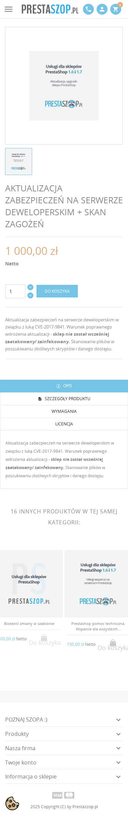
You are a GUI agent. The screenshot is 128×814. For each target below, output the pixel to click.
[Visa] (57, 794)
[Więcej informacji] (35, 672)
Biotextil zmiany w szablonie (29, 623)
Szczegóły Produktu (67, 399)
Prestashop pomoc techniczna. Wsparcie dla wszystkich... (98, 626)
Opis (67, 386)
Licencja (64, 424)
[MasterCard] (69, 794)
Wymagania (64, 411)
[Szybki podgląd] (24, 672)
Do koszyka (57, 291)
